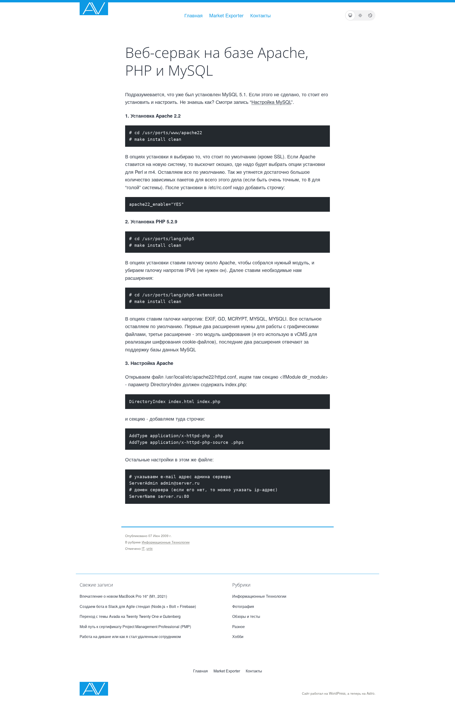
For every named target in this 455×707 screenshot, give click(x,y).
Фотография (243, 606)
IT (143, 548)
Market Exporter (226, 15)
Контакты (260, 15)
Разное (238, 626)
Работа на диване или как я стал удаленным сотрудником (130, 636)
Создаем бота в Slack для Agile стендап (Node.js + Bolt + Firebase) (138, 606)
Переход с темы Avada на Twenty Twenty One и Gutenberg (130, 616)
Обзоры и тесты (246, 616)
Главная (193, 15)
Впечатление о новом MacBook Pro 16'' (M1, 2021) (123, 596)
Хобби (237, 636)
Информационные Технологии (166, 542)
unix (149, 548)
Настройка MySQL (271, 101)
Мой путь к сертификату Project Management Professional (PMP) (135, 626)
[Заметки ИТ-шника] (93, 8)
